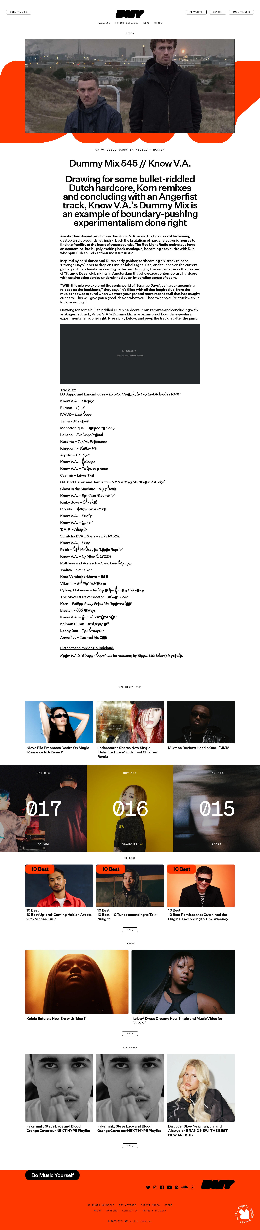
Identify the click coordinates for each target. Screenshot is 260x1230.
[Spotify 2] (176, 1187)
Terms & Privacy (154, 1210)
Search (218, 12)
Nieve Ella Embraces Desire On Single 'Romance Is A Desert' (57, 750)
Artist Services (127, 23)
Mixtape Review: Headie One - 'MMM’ (199, 748)
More (130, 929)
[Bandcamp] (192, 1187)
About (98, 1210)
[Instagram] (155, 1187)
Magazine (104, 23)
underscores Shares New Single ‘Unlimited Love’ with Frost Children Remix (127, 752)
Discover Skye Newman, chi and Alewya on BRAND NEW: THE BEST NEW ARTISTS (198, 1130)
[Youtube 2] (169, 1187)
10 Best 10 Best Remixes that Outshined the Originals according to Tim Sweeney (198, 914)
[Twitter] (148, 1187)
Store (158, 23)
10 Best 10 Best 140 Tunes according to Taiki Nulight (127, 914)
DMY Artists (127, 1205)
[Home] (130, 14)
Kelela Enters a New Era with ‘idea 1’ (56, 1018)
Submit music (18, 12)
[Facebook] (162, 1187)
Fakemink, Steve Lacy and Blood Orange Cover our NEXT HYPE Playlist (58, 1128)
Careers (112, 1210)
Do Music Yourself (101, 1205)
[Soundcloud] (184, 1187)
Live (146, 23)
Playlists (196, 12)
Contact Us (130, 1210)
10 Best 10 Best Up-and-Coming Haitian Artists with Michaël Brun (59, 914)
